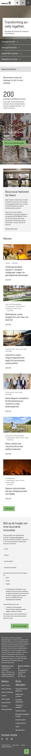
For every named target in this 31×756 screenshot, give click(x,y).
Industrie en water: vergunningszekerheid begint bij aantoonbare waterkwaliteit (15, 359)
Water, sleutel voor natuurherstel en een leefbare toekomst (14, 446)
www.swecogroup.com (7, 662)
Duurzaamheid (5, 702)
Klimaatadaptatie (16, 304)
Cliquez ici (15, 595)
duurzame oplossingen (15, 537)
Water (17, 727)
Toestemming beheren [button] (6, 747)
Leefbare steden (21, 711)
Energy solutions (21, 723)
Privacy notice (15, 745)
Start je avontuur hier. (11, 229)
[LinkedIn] (12, 739)
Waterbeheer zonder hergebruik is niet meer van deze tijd (17, 317)
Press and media (6, 709)
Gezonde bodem (20, 720)
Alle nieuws (9, 509)
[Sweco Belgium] (6, 2)
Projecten (4, 706)
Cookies (23, 745)
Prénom (6, 555)
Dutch (7, 577)
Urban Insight (5, 699)
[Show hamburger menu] (28, 3)
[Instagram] (7, 739)
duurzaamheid (11, 204)
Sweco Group (5, 685)
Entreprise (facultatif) (10, 567)
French (8, 581)
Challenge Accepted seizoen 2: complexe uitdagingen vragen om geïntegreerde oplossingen (16, 271)
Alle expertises (20, 730)
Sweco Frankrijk (6, 689)
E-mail (6, 549)
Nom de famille (8, 561)
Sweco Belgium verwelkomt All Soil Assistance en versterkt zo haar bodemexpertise (16, 402)
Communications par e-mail (11, 604)
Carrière (3, 696)
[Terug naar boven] (26, 751)
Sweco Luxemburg (7, 692)
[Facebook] (2, 739)
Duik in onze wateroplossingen (14, 143)
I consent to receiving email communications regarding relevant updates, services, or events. (16, 609)
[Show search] (22, 3)
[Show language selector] (17, 3)
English (8, 584)
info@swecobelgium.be (8, 674)
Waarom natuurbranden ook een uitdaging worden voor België (16, 491)
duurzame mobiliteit (19, 214)
